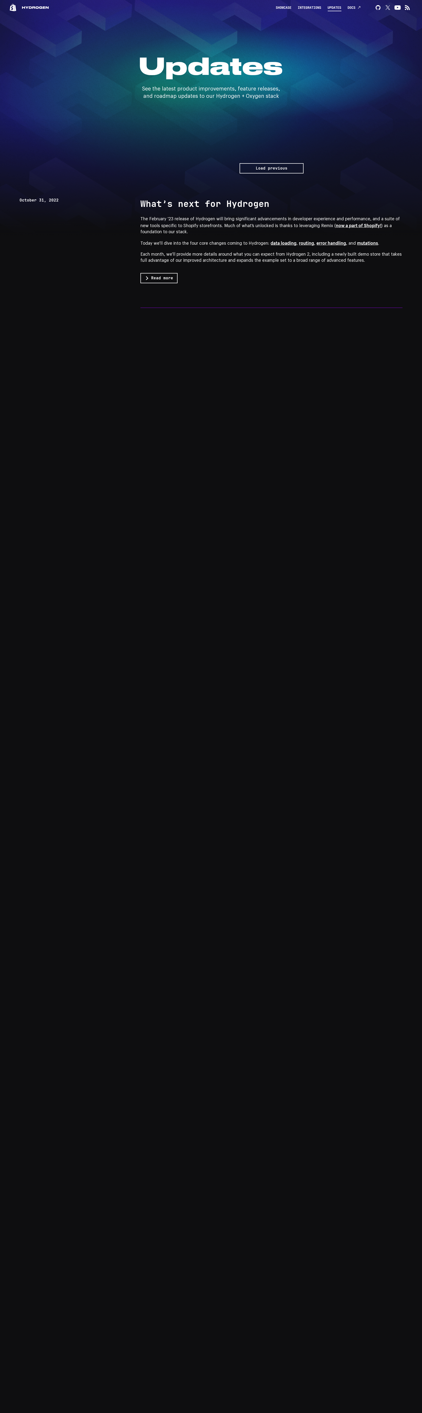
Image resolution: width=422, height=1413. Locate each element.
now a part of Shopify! (358, 224)
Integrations (309, 7)
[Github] (378, 7)
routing (306, 242)
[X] (388, 7)
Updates (334, 7)
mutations (367, 242)
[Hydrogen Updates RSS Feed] (407, 7)
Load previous (271, 168)
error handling (331, 242)
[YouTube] (397, 7)
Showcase (283, 7)
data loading (283, 242)
